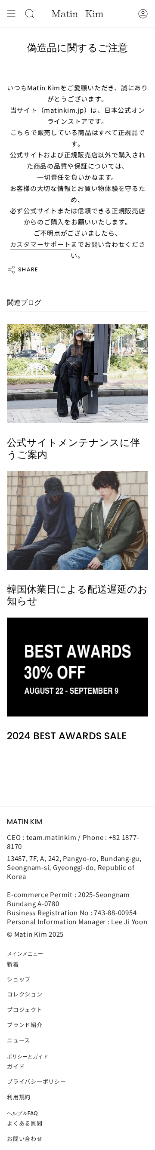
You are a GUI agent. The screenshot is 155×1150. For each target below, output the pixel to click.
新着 (13, 964)
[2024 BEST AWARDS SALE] (77, 667)
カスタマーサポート (40, 244)
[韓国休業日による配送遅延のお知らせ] (77, 520)
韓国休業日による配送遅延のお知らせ (77, 595)
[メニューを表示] (11, 14)
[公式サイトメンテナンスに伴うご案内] (77, 373)
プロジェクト (25, 1009)
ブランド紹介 (25, 1025)
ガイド (16, 1066)
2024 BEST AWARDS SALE (67, 736)
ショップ (19, 979)
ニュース (18, 1040)
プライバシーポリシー (36, 1081)
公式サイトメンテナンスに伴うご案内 (73, 449)
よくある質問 (25, 1123)
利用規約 (19, 1097)
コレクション (25, 994)
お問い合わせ (25, 1139)
